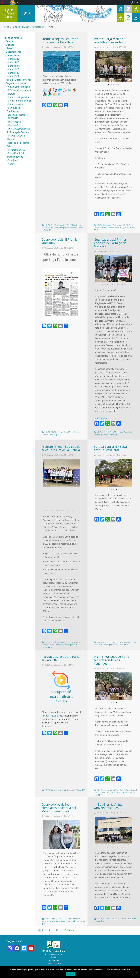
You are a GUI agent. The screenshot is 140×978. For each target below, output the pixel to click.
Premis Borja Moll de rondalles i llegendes (108, 40)
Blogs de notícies (13, 37)
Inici (6, 27)
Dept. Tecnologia (126, 432)
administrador (102, 251)
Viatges (97, 921)
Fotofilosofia (14, 121)
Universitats (132, 918)
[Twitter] (24, 948)
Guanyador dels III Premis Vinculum (59, 241)
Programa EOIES (16, 149)
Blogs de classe (20, 27)
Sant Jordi (13, 160)
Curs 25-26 (71, 225)
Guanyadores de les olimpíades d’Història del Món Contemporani (58, 807)
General (81, 227)
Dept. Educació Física (127, 642)
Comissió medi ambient (20, 100)
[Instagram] (9, 948)
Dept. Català (124, 790)
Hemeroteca (12, 55)
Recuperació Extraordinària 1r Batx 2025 (60, 658)
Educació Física (117, 645)
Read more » (100, 417)
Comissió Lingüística (18, 97)
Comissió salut (15, 104)
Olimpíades (60, 921)
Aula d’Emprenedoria (19, 86)
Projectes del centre (16, 83)
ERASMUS (13, 118)
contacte (57, 963)
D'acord (70, 974)
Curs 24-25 (61, 790)
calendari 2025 (48, 715)
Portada (44, 230)
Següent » (69, 930)
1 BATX (47, 225)
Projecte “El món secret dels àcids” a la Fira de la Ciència (60, 448)
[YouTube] (31, 948)
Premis (132, 227)
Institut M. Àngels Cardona (8, 13)
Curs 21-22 (13, 72)
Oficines (10, 44)
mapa (48, 963)
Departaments (13, 51)
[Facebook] (17, 948)
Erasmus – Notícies (18, 114)
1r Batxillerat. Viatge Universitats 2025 (108, 806)
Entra (136, 2)
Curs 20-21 (13, 76)
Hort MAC (13, 125)
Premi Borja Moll (122, 227)
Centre (63, 225)
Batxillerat (38, 27)
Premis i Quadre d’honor (18, 79)
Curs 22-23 (13, 69)
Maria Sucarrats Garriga (53, 47)
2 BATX (53, 432)
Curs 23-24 (13, 65)
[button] (108, 84)
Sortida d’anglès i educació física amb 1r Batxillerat (59, 40)
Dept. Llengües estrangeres (66, 227)
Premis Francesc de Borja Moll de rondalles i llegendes (111, 660)
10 (57, 930)
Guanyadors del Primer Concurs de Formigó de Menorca (110, 242)
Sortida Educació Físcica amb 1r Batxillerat (110, 448)
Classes (10, 48)
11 (61, 930)
